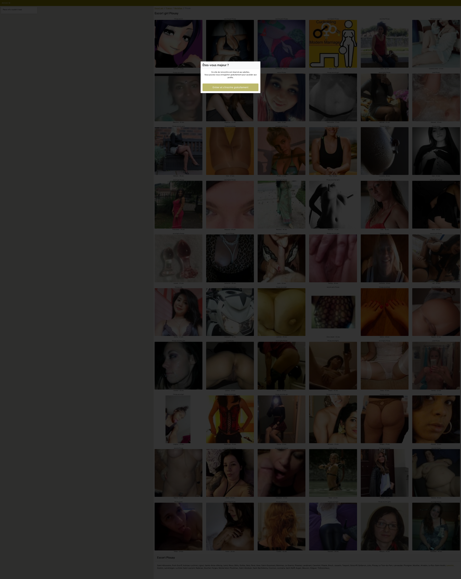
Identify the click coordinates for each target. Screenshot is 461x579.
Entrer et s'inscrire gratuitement (230, 87)
